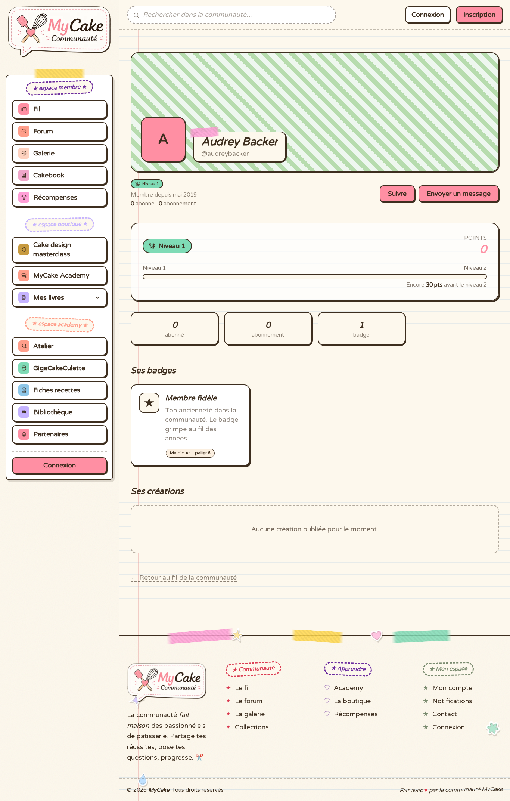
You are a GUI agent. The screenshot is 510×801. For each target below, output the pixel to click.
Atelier (43, 346)
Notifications (452, 701)
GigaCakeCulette (59, 368)
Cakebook (48, 175)
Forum (43, 131)
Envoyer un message (459, 194)
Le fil (242, 688)
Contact (444, 714)
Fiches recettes (56, 390)
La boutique (352, 701)
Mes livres (48, 297)
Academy (348, 688)
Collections (252, 727)
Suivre (397, 194)
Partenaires (50, 434)
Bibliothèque (52, 412)
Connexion (59, 465)
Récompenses (55, 197)
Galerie (44, 153)
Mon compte (452, 688)
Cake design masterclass (52, 249)
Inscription (479, 15)
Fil (36, 109)
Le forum (248, 701)
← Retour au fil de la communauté (184, 578)
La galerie (250, 714)
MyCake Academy (61, 275)
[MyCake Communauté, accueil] (59, 32)
